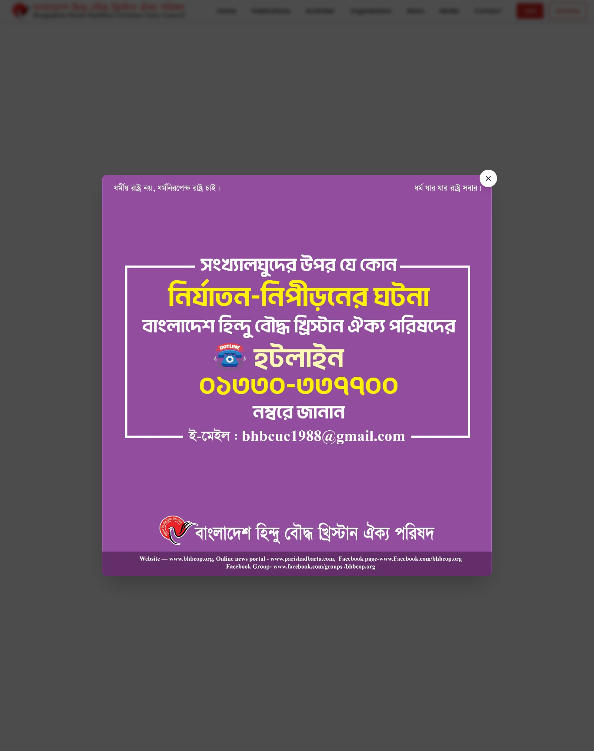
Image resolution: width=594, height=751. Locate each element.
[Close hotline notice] (488, 178)
